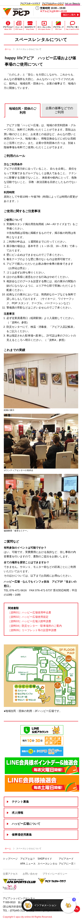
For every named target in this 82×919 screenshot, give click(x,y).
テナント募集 (20, 801)
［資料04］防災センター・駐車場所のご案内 (35, 625)
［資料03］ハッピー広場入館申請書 (29, 621)
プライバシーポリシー (55, 873)
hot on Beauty (72, 3)
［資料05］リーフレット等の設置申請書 (32, 630)
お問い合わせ (30, 873)
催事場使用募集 (22, 834)
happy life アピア (16, 12)
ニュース (19, 25)
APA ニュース (28, 863)
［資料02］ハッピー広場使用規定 (28, 616)
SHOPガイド (45, 858)
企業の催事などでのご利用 (59, 110)
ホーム (8, 49)
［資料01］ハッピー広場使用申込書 (29, 612)
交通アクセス (10, 873)
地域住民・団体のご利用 (22, 110)
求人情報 (17, 812)
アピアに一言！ (72, 25)
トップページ (10, 858)
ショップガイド (30, 25)
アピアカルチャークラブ (53, 3)
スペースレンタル (44, 25)
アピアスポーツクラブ (30, 3)
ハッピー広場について (26, 823)
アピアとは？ (8, 25)
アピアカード (58, 25)
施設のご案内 (69, 15)
